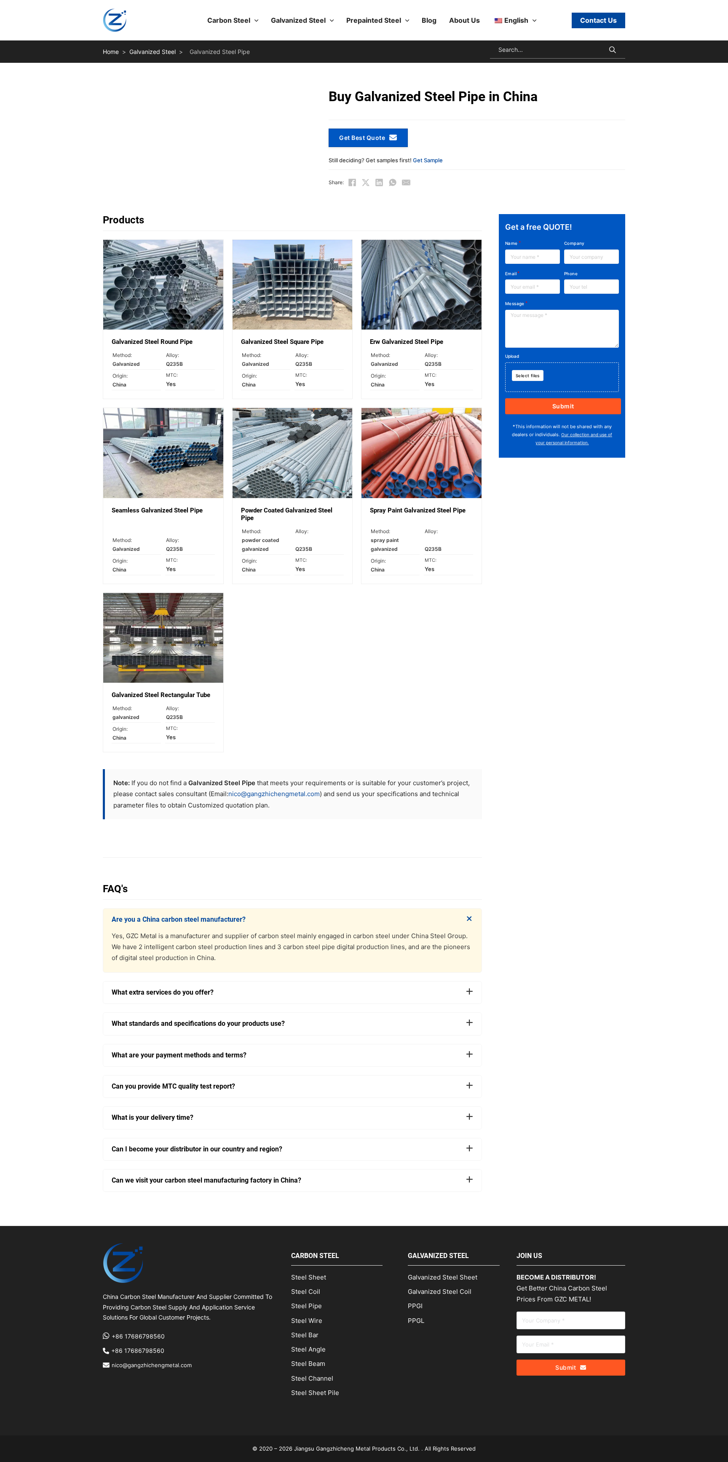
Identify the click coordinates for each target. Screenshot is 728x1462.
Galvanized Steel (298, 20)
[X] (365, 182)
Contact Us (598, 20)
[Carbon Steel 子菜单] (256, 20)
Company (574, 243)
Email (511, 273)
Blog (429, 20)
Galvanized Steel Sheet (442, 1277)
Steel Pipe (306, 1306)
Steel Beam (308, 1364)
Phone (571, 273)
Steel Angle (308, 1349)
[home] (114, 20)
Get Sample (428, 160)
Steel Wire (306, 1321)
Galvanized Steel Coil (439, 1292)
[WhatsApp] (392, 182)
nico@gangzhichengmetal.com (274, 794)
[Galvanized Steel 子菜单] (332, 20)
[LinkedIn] (379, 182)
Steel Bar (304, 1335)
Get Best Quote (362, 137)
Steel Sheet (308, 1277)
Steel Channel (312, 1378)
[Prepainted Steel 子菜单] (407, 20)
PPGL (416, 1321)
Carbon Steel (228, 20)
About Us (464, 20)
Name (511, 243)
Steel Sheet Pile (315, 1393)
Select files (528, 375)
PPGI (415, 1306)
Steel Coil (305, 1292)
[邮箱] (406, 182)
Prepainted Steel (373, 20)
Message (515, 303)
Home (111, 51)
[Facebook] (352, 182)
